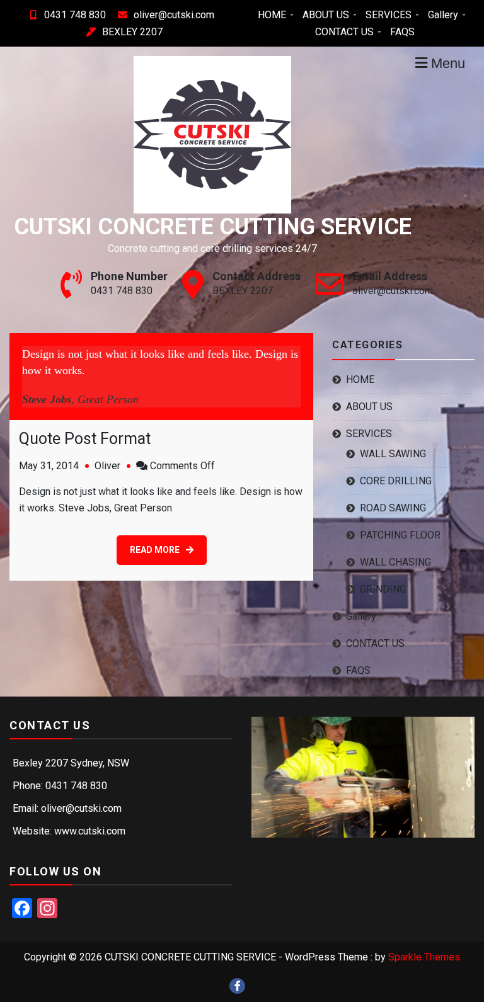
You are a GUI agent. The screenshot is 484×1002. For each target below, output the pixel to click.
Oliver (107, 466)
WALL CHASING (395, 562)
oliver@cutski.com (174, 15)
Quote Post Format (85, 439)
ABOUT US (325, 15)
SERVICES (389, 15)
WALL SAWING (393, 454)
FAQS (402, 32)
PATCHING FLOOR (400, 535)
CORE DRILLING (396, 481)
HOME (272, 15)
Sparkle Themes (424, 957)
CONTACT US (344, 32)
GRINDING (383, 589)
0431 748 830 (75, 15)
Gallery (443, 15)
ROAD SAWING (393, 508)
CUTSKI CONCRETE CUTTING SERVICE (213, 226)
